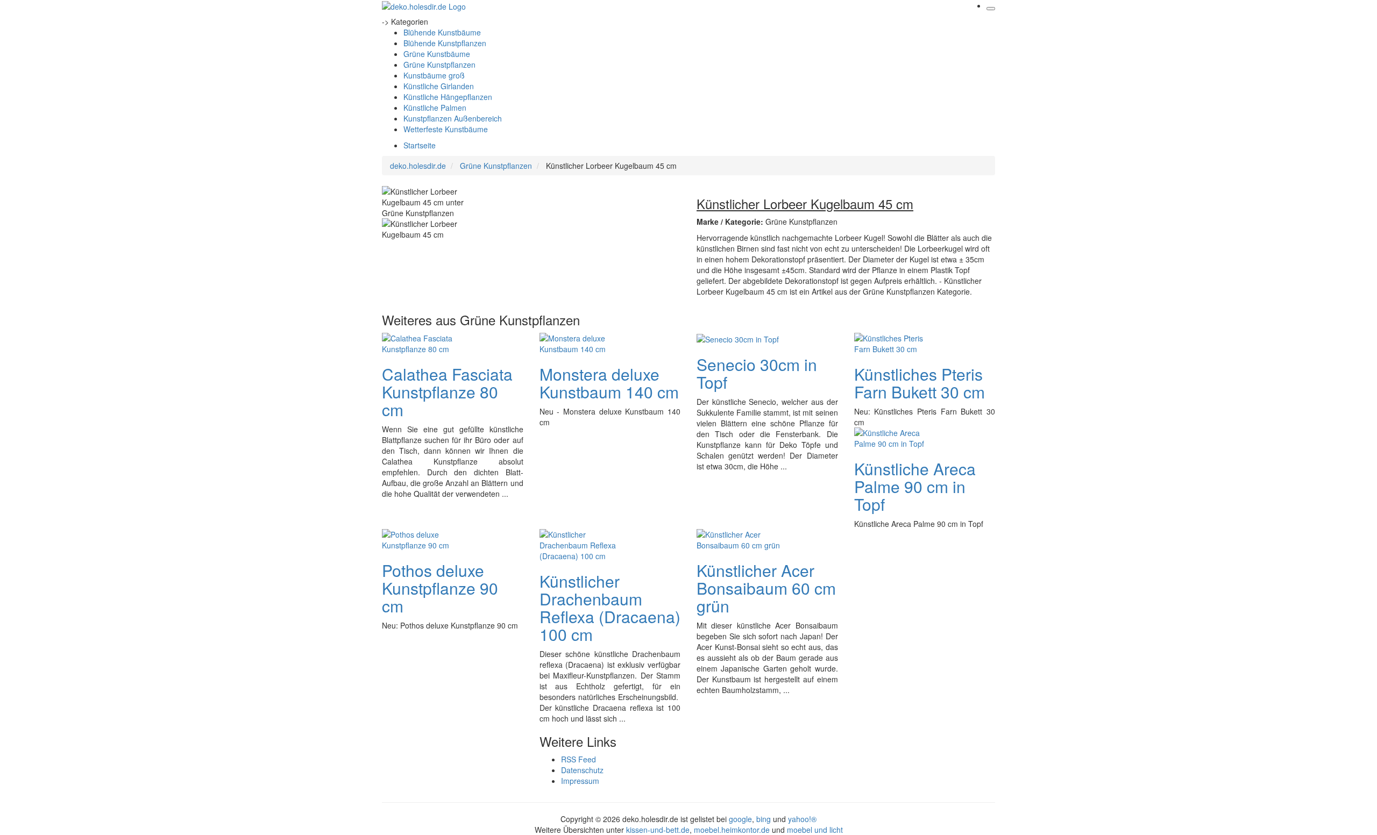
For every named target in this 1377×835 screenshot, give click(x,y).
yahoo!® (802, 818)
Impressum (580, 780)
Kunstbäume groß (434, 75)
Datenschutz (582, 770)
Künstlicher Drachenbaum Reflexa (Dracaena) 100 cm (610, 607)
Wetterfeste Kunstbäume (445, 129)
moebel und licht (815, 829)
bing (763, 818)
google (740, 818)
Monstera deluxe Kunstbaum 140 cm (609, 382)
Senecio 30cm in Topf (757, 373)
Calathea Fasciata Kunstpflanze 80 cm (447, 391)
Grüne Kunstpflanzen (439, 64)
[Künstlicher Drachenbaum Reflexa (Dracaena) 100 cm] (583, 543)
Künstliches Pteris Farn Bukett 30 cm (919, 382)
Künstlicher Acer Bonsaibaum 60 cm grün (766, 588)
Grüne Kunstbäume (436, 53)
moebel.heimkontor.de (732, 829)
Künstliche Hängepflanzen (447, 96)
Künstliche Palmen (434, 107)
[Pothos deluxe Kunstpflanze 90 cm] (425, 538)
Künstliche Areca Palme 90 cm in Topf (915, 486)
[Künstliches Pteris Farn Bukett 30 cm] (897, 342)
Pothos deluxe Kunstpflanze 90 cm (440, 588)
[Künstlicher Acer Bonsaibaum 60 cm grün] (740, 538)
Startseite (419, 145)
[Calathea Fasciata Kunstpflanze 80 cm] (425, 342)
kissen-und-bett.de (658, 829)
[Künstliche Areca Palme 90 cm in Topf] (897, 436)
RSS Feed (578, 759)
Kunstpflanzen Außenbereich (452, 118)
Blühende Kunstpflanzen (444, 43)
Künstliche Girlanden (438, 86)
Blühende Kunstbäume (442, 32)
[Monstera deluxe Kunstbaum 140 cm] (583, 342)
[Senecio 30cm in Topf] (738, 338)
